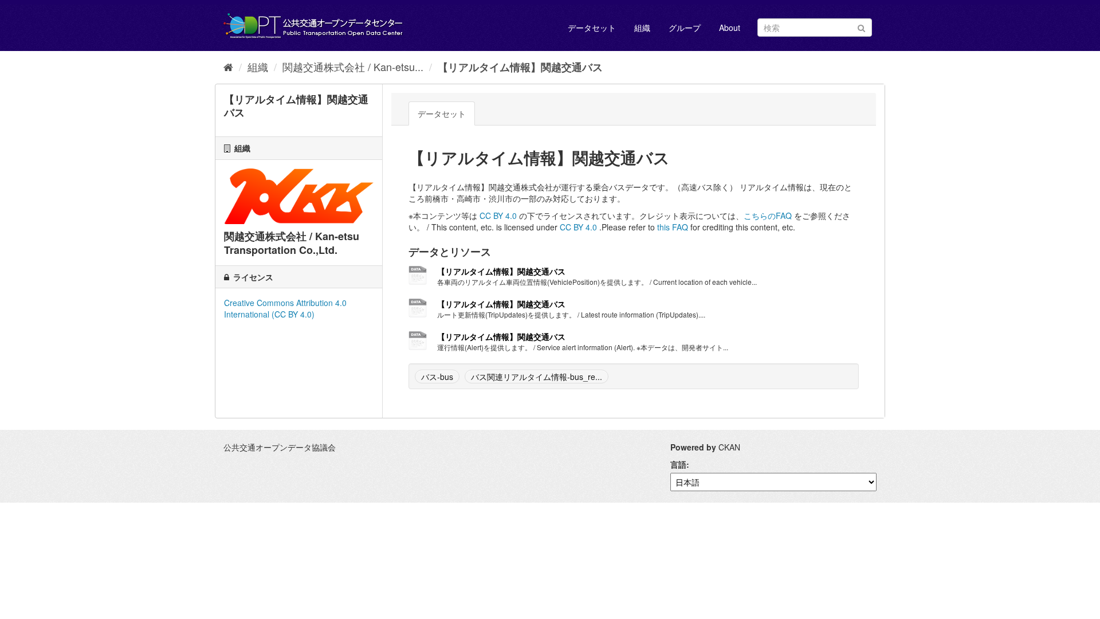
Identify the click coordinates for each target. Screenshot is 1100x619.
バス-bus (437, 376)
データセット (592, 27)
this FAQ (672, 227)
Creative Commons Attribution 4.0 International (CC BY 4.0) (285, 308)
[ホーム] (228, 66)
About (729, 27)
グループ (685, 27)
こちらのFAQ (768, 215)
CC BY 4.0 (498, 215)
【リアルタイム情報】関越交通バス (520, 67)
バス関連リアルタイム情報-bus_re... (536, 376)
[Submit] (861, 27)
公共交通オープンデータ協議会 (279, 447)
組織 (642, 27)
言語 (678, 464)
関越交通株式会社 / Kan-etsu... (352, 66)
